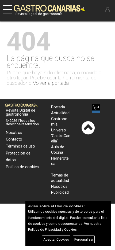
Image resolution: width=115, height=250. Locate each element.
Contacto (14, 139)
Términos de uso (20, 146)
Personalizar (83, 239)
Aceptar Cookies (56, 239)
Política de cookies (22, 167)
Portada (58, 107)
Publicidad (60, 192)
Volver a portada (51, 83)
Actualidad (60, 113)
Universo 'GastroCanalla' (60, 135)
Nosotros (14, 132)
